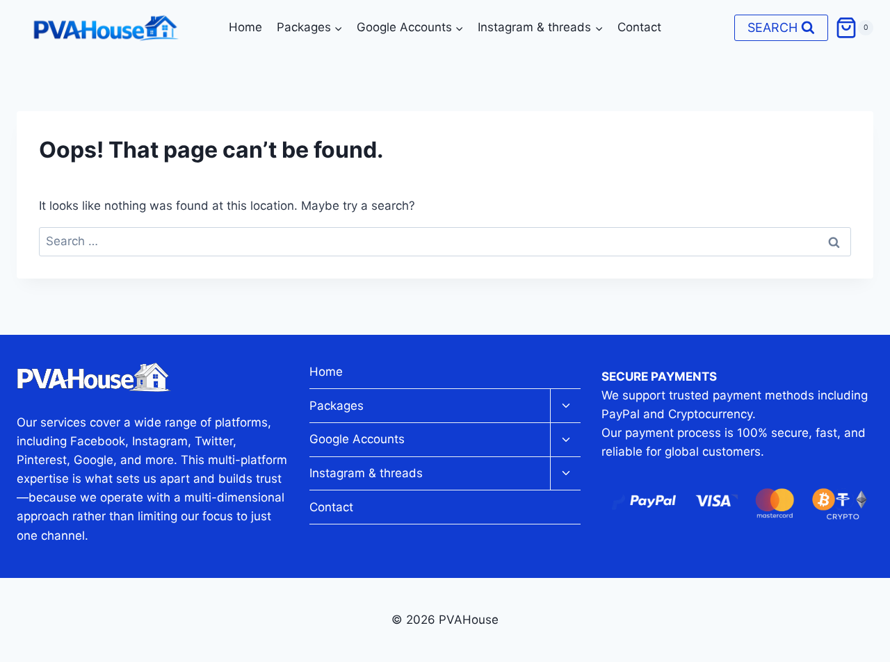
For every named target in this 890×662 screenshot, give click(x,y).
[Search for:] (445, 241)
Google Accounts (357, 439)
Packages (336, 406)
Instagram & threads (366, 473)
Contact (639, 27)
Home (245, 27)
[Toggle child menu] (565, 406)
